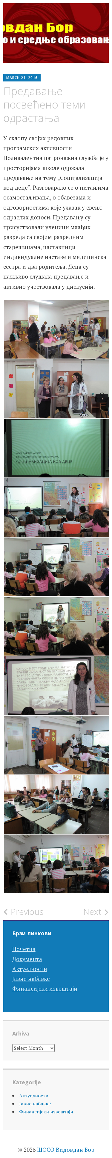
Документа (27, 959)
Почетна (24, 949)
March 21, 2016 (22, 77)
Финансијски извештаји (44, 988)
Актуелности (29, 968)
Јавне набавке (31, 978)
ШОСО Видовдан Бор (65, 1149)
